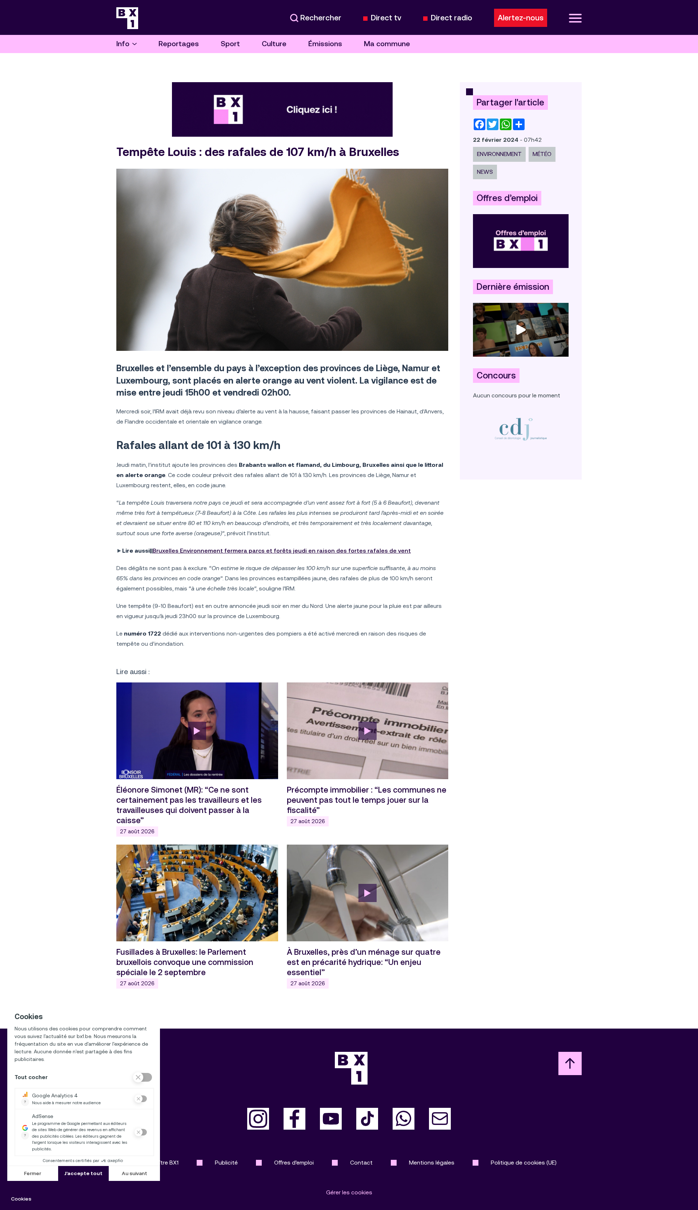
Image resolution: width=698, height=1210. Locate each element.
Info (122, 44)
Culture (274, 44)
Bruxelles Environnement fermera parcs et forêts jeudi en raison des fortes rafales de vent (282, 550)
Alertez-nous (520, 17)
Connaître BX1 (160, 1162)
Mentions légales (431, 1162)
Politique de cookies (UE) (524, 1162)
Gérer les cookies (349, 1192)
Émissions (325, 44)
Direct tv (386, 18)
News (485, 172)
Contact (361, 1162)
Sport (230, 44)
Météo (542, 154)
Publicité (226, 1162)
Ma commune (387, 44)
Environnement (499, 154)
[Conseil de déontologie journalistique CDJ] (521, 428)
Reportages (179, 44)
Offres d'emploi (294, 1162)
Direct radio (451, 18)
